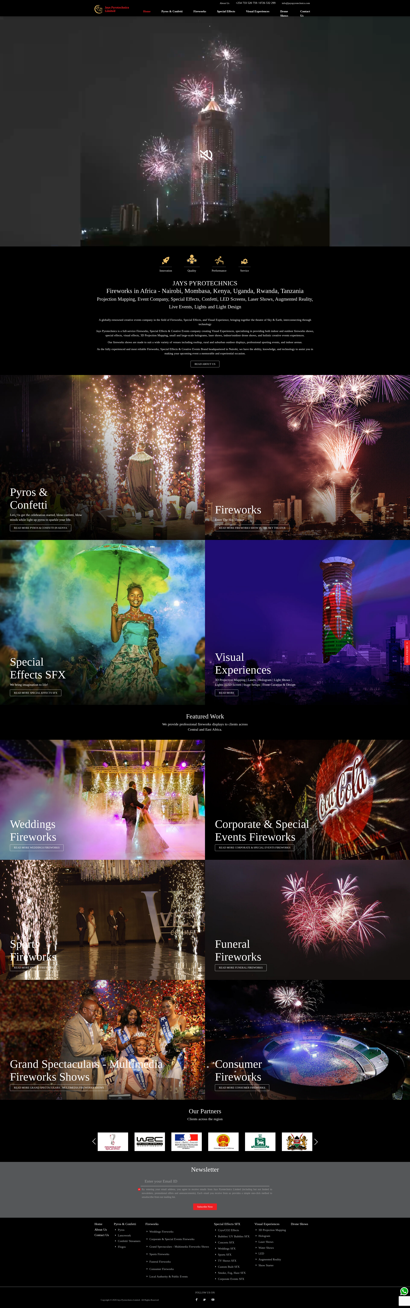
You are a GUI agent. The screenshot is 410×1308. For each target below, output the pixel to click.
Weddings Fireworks (161, 1231)
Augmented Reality (269, 1259)
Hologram (264, 1236)
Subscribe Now (205, 1206)
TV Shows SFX (227, 1260)
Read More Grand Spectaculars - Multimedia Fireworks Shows (59, 1087)
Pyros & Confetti (125, 1224)
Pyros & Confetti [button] (172, 11)
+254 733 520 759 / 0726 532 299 (255, 2)
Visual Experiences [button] (257, 11)
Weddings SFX (227, 1248)
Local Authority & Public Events (168, 1276)
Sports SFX (224, 1254)
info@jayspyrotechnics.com (296, 3)
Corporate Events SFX (231, 1279)
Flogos (122, 1246)
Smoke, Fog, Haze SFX (232, 1272)
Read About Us (205, 364)
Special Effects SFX (227, 1224)
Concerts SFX (226, 1242)
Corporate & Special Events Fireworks (171, 1239)
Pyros (121, 1229)
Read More (226, 692)
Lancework (124, 1235)
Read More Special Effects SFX (35, 692)
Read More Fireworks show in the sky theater (252, 528)
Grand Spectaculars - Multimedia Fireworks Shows (179, 1246)
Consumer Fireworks (161, 1269)
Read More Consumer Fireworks (242, 1087)
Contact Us (305, 13)
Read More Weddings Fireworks (37, 847)
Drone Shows (284, 13)
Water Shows (266, 1247)
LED (261, 1253)
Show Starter (266, 1265)
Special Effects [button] (226, 11)
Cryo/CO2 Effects (228, 1230)
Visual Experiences (266, 1224)
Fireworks (152, 1224)
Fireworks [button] (199, 11)
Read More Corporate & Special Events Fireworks (254, 847)
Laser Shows (265, 1241)
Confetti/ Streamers (129, 1241)
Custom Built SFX (229, 1266)
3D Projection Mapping (272, 1230)
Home (147, 11)
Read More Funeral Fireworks (241, 967)
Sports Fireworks (159, 1254)
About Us (224, 3)
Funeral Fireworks (160, 1261)
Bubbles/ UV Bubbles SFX (234, 1236)
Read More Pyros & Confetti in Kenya (40, 528)
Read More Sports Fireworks (34, 967)
